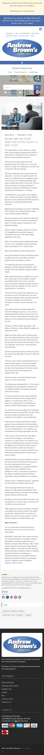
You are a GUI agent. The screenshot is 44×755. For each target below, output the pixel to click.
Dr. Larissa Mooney (23, 471)
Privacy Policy (6, 702)
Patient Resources (20, 72)
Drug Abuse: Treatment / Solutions (13, 611)
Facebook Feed (6, 689)
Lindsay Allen (28, 183)
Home (10, 72)
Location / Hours (11, 36)
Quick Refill (35, 33)
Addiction (28, 615)
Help (16, 33)
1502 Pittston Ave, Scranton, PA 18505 (16, 18)
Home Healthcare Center (10, 686)
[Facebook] (40, 29)
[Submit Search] (37, 87)
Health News (12, 92)
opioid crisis (26, 529)
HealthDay (16, 588)
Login (32, 36)
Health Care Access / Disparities (13, 615)
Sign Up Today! (24, 36)
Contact (4, 692)
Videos (24, 92)
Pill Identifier (24, 33)
